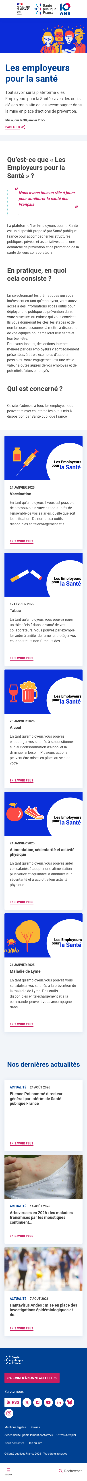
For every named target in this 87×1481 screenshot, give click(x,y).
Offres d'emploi (66, 1435)
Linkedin (60, 1402)
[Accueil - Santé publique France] (43, 9)
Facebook (38, 1402)
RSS (15, 1402)
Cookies (35, 1427)
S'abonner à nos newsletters (32, 1378)
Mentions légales (15, 1427)
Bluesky (71, 1402)
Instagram (10, 1413)
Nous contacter (14, 1443)
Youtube (49, 1402)
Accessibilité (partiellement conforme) (28, 1435)
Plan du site (34, 1443)
